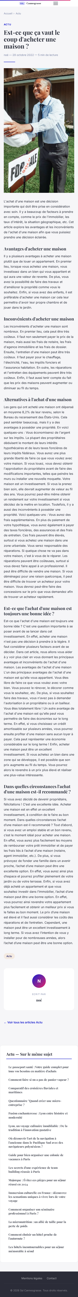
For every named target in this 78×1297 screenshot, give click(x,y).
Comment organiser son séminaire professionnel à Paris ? (32, 1211)
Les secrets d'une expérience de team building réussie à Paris (33, 1169)
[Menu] (55, 3)
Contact (52, 1278)
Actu (18, 13)
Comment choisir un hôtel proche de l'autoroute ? (33, 1236)
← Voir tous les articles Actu (23, 1022)
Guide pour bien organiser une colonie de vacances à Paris (36, 1157)
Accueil (8, 13)
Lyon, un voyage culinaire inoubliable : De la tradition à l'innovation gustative (38, 1128)
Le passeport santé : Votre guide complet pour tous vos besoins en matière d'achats (39, 1069)
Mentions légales (31, 1278)
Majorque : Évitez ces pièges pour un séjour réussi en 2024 (37, 1182)
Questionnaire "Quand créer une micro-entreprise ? (35, 1103)
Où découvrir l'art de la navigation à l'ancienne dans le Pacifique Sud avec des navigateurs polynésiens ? (36, 1142)
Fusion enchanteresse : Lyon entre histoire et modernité (38, 1115)
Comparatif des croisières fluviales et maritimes (33, 1090)
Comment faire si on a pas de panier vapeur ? (39, 1080)
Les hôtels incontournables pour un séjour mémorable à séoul (36, 1249)
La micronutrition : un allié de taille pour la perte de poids (37, 1224)
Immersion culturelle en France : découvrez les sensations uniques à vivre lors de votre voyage (37, 1197)
